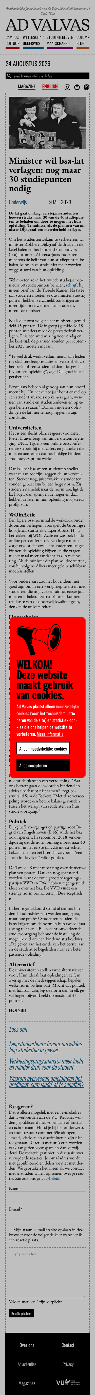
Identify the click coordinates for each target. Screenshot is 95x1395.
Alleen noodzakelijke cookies (43, 748)
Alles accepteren (33, 765)
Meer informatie (50, 733)
